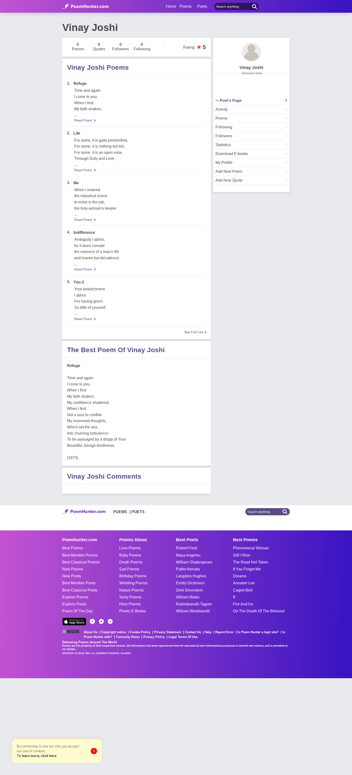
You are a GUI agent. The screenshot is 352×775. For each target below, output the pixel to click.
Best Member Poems (80, 555)
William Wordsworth (193, 611)
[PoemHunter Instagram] (110, 621)
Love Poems (130, 548)
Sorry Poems (130, 597)
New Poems (72, 569)
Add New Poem (229, 171)
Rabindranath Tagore (194, 604)
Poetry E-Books (132, 611)
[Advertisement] (72, 726)
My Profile (224, 163)
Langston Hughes (191, 576)
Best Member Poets (79, 583)
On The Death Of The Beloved (258, 611)
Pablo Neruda (188, 569)
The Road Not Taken (250, 562)
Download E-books (232, 154)
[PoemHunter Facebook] (92, 621)
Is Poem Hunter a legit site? (258, 632)
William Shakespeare (194, 562)
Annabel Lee (244, 583)
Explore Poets (74, 604)
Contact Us (193, 632)
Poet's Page (231, 101)
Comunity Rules (128, 637)
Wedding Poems (133, 583)
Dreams (239, 576)
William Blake (187, 597)
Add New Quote (229, 180)
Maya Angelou (188, 555)
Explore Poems (75, 597)
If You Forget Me (247, 569)
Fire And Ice (243, 604)
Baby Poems (130, 555)
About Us (90, 632)
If (234, 597)
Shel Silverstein (189, 590)
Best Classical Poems (81, 562)
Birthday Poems (132, 576)
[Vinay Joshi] (251, 52)
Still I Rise (241, 555)
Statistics (223, 145)
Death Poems (130, 562)
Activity (222, 109)
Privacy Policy (154, 637)
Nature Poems (131, 590)
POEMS (120, 512)
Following (224, 127)
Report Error (224, 632)
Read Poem (83, 120)
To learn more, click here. (37, 756)
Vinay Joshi (251, 67)
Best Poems (72, 548)
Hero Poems (130, 604)
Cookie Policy (140, 632)
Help (208, 632)
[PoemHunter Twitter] (101, 621)
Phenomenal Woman (251, 548)
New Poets (71, 576)
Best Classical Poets (79, 590)
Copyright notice (113, 632)
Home (171, 6)
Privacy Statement (167, 632)
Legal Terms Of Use (183, 637)
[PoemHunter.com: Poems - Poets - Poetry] (85, 6)
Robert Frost (186, 548)
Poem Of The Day (77, 611)
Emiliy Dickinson (190, 583)
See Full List (193, 332)
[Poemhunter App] (74, 622)
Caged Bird (242, 590)
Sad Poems (129, 569)
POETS (138, 512)
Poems (221, 118)
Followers (224, 136)
